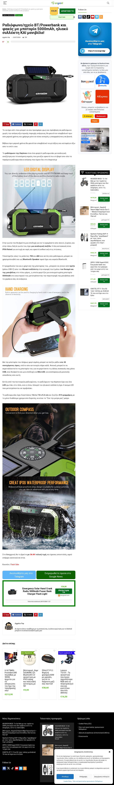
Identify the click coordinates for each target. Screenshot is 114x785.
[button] (109, 752)
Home (4, 9)
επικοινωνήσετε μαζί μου (33, 630)
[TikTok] (88, 17)
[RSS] (101, 17)
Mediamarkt (101, 116)
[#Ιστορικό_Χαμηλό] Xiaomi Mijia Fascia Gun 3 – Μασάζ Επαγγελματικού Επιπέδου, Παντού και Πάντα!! (100, 211)
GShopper (93, 228)
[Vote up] (7, 41)
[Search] (108, 3)
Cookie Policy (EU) (85, 724)
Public (95, 121)
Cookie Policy (68, 781)
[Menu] (5, 3)
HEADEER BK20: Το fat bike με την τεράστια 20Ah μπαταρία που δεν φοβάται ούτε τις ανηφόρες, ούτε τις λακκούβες (17, 726)
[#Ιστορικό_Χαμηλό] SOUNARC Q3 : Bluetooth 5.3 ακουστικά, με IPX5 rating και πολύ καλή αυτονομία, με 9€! (32, 678)
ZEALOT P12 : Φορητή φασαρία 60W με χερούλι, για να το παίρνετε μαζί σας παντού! (48, 677)
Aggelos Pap (6, 37)
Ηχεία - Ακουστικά (8, 15)
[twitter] (84, 17)
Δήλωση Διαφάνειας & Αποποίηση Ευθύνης (94, 733)
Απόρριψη (83, 777)
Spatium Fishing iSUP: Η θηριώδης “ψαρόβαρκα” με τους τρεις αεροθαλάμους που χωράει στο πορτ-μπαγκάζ (19, 740)
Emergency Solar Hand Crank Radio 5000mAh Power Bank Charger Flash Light (37, 591)
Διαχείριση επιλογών (101, 777)
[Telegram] (97, 17)
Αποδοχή (65, 777)
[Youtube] (92, 17)
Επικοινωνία (83, 736)
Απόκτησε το (67, 11)
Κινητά (57, 739)
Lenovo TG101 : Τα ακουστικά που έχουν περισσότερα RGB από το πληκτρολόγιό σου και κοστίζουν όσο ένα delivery (66, 681)
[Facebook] (80, 17)
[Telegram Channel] (95, 31)
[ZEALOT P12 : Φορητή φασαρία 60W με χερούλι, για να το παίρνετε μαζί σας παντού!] (48, 658)
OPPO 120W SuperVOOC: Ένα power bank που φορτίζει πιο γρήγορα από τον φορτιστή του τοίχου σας (100, 266)
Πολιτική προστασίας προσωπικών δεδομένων (88, 781)
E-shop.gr (88, 116)
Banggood (19, 15)
